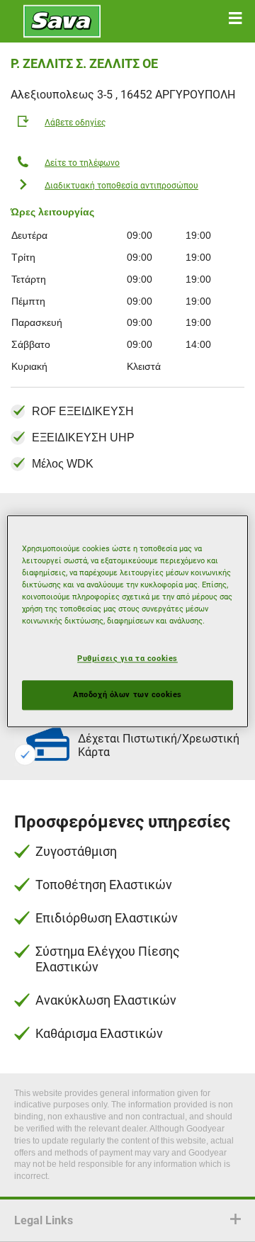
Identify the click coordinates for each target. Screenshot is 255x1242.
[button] (235, 18)
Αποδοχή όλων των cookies (127, 694)
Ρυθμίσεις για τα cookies (127, 658)
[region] (127, 621)
